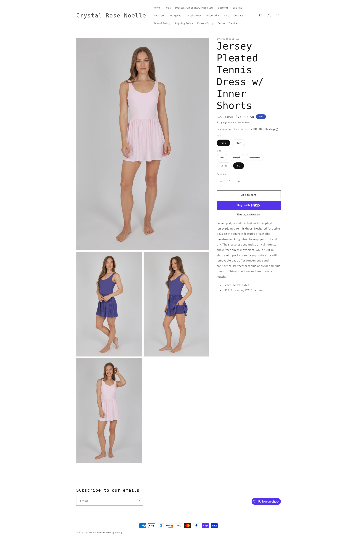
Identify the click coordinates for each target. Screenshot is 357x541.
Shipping (221, 122)
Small (238, 158)
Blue (238, 143)
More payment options (248, 214)
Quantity (221, 174)
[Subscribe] (139, 501)
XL (238, 165)
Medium (256, 158)
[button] (261, 15)
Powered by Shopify (112, 532)
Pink (223, 143)
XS (224, 158)
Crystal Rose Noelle (93, 532)
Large (226, 166)
